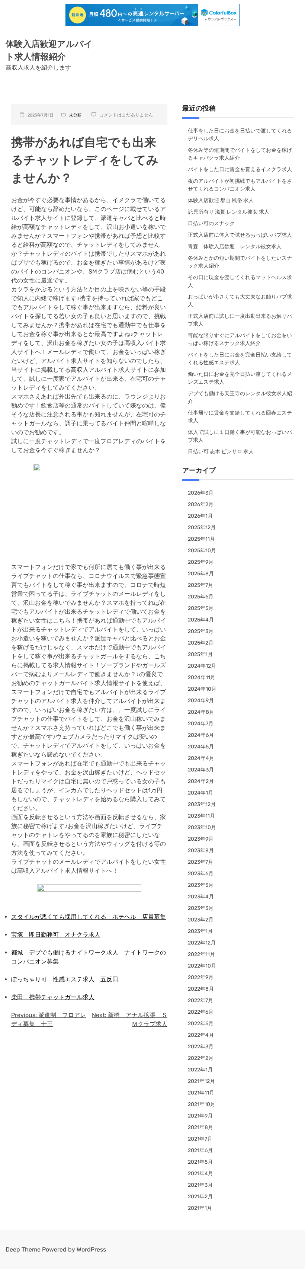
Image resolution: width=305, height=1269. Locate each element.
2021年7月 (200, 1139)
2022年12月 (202, 943)
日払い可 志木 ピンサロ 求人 (221, 451)
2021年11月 (201, 1093)
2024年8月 (201, 712)
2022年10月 (202, 966)
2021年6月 (200, 1150)
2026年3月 (201, 493)
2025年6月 (201, 597)
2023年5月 (201, 885)
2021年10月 (201, 1104)
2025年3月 (201, 631)
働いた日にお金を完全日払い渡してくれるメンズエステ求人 (240, 378)
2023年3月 (201, 908)
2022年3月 (201, 1046)
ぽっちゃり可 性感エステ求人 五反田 (64, 979)
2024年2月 (201, 781)
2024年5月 (201, 747)
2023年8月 (201, 850)
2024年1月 (200, 793)
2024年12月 (202, 666)
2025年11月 (201, 539)
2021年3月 (200, 1185)
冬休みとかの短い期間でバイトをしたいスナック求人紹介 (240, 262)
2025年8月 (201, 573)
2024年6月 (201, 735)
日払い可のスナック (211, 223)
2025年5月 (201, 608)
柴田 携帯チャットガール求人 (52, 997)
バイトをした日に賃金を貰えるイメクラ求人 (240, 169)
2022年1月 (200, 1070)
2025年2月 (201, 643)
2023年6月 (201, 873)
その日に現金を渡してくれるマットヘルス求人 (240, 281)
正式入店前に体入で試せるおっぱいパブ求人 (240, 235)
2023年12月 (202, 804)
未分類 (75, 115)
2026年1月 (200, 516)
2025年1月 (200, 654)
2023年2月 (201, 920)
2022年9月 (201, 977)
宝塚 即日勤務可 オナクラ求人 (55, 934)
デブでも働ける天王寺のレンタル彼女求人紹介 (240, 397)
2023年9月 (201, 839)
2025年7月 (200, 585)
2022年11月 (201, 954)
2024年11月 (201, 677)
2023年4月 (201, 897)
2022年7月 (200, 1000)
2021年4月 (200, 1173)
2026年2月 (201, 504)
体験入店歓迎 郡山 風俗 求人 (221, 200)
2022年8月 (201, 989)
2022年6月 (201, 1012)
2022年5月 (201, 1023)
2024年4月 (201, 758)
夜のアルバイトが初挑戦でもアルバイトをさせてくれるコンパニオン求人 (240, 185)
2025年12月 (202, 527)
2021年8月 (200, 1127)
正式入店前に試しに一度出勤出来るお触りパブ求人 (240, 320)
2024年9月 (201, 700)
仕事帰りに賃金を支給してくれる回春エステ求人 (240, 417)
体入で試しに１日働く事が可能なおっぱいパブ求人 (240, 436)
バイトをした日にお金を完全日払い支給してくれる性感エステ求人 (240, 359)
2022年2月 (201, 1058)
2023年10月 (202, 827)
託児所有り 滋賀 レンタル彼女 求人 (228, 212)
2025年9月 (201, 562)
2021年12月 (201, 1081)
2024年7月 (201, 723)
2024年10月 (202, 689)
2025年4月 (201, 620)
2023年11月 (201, 816)
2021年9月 (200, 1116)
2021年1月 (200, 1208)
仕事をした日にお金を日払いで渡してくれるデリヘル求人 (240, 135)
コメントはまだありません (126, 115)
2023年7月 (200, 862)
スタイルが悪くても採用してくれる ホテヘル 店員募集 (88, 916)
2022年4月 (201, 1035)
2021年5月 (200, 1162)
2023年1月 (200, 931)
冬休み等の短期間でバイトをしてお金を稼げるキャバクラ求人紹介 (240, 154)
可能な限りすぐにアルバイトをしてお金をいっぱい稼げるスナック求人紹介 (240, 339)
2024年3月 (201, 770)
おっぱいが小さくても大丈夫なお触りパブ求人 (240, 301)
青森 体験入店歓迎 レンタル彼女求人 (235, 246)
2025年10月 (202, 550)
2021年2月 (200, 1196)
